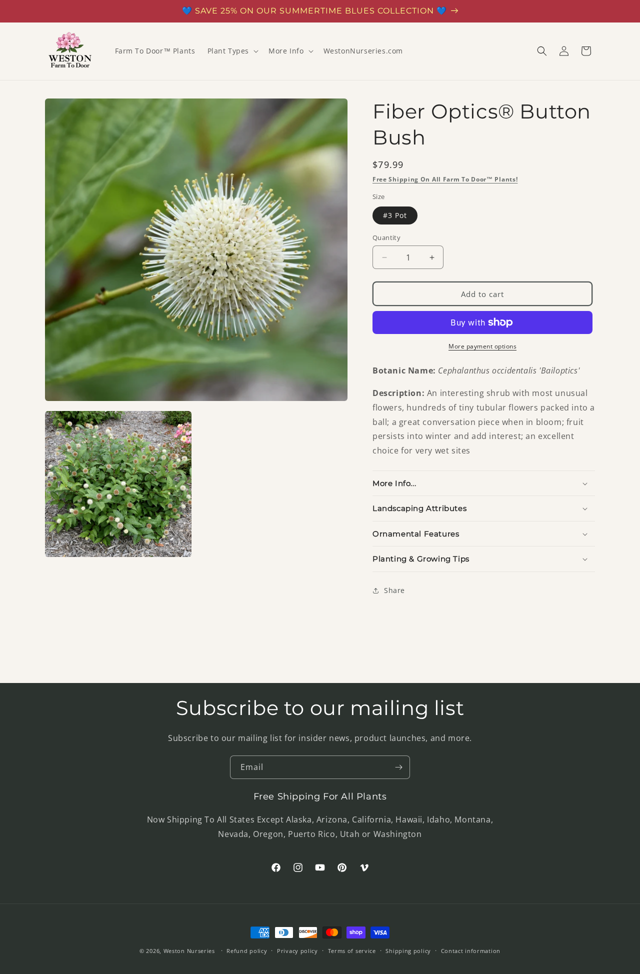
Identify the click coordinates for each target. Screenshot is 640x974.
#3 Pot (395, 215)
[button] (232, 51)
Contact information (470, 950)
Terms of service (352, 950)
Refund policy (246, 950)
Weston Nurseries (189, 950)
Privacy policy (297, 950)
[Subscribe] (399, 767)
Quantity (386, 237)
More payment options (482, 346)
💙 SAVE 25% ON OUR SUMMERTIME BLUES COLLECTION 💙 (314, 11)
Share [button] (394, 590)
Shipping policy (408, 950)
